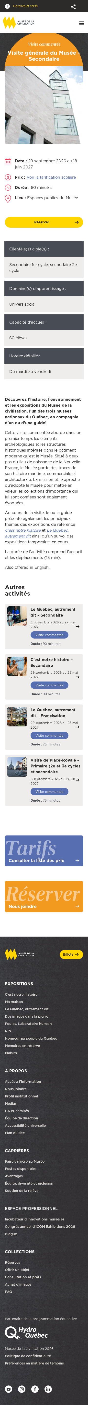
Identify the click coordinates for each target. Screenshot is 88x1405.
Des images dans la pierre (26, 1016)
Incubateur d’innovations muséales (34, 1219)
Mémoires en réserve (22, 1045)
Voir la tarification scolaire (51, 177)
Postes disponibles (20, 1168)
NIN (8, 1031)
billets (68, 954)
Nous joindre (16, 1088)
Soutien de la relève (21, 1190)
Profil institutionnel (21, 1096)
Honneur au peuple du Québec (31, 1038)
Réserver (41, 222)
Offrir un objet (17, 1269)
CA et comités (17, 1110)
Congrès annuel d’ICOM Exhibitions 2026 (40, 1226)
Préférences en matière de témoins (34, 1363)
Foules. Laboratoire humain (28, 1023)
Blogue (11, 1233)
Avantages (14, 1176)
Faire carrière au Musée (24, 1161)
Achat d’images (18, 1284)
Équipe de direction (21, 1118)
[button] (73, 6)
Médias (11, 1103)
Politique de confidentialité (28, 1355)
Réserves (12, 1262)
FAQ (8, 1291)
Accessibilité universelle (25, 1125)
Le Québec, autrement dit (27, 1009)
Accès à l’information (23, 1081)
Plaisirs (11, 1053)
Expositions (19, 983)
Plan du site (15, 1132)
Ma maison (14, 1001)
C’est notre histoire (21, 994)
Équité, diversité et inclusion (29, 1183)
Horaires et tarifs (25, 6)
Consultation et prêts (23, 1277)
